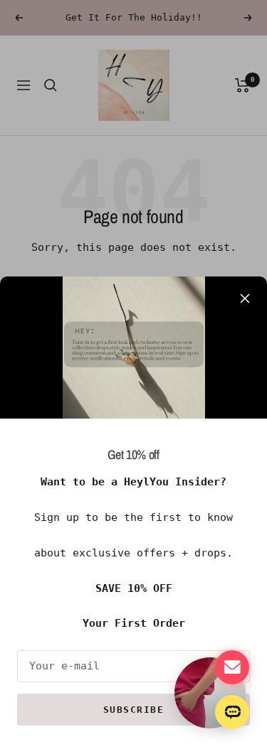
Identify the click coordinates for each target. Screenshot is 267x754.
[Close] (245, 298)
